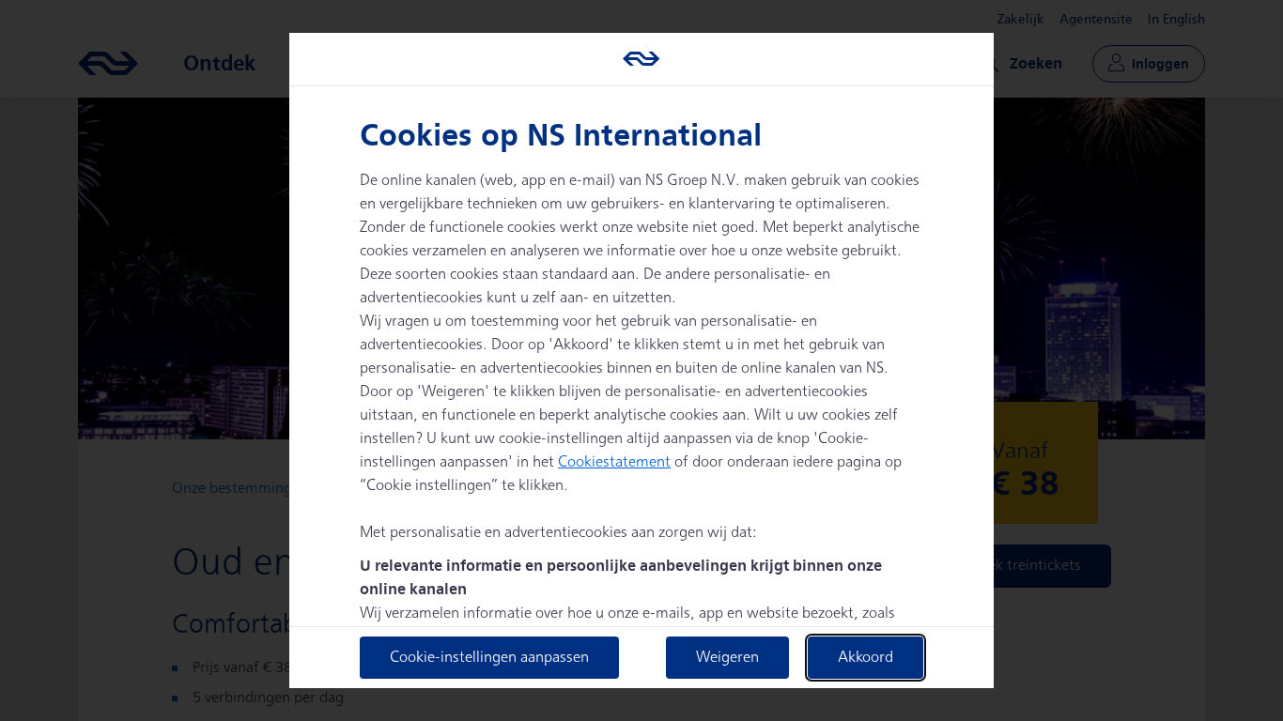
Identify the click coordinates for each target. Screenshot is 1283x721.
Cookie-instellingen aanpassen (489, 658)
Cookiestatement (614, 462)
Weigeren (727, 658)
